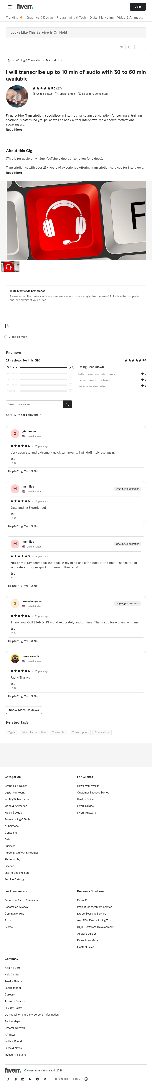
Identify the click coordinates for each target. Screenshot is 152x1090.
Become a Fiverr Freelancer (21, 900)
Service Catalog (14, 879)
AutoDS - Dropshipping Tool (94, 920)
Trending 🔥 (14, 17)
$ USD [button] (76, 1079)
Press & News (13, 1048)
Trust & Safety (13, 981)
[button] (10, 7)
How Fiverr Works (88, 786)
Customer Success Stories (93, 792)
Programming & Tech (71, 17)
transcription (80, 732)
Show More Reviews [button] (24, 710)
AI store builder (86, 934)
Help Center (12, 974)
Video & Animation (16, 806)
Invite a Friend (13, 1041)
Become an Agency (16, 907)
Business (10, 846)
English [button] (63, 1079)
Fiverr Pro (83, 900)
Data (8, 839)
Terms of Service (15, 1001)
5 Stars (12, 367)
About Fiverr (12, 968)
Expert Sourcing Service (91, 914)
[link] (9, 60)
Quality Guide (85, 799)
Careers (10, 994)
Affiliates (10, 1035)
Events (9, 927)
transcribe (58, 732)
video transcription (34, 732)
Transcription (54, 60)
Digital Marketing (101, 17)
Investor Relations (15, 1055)
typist (12, 732)
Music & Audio (13, 813)
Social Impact (13, 988)
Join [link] (138, 6)
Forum (8, 920)
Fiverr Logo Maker (88, 940)
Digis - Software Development (95, 927)
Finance (9, 866)
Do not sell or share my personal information (32, 1015)
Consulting (11, 833)
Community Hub (14, 914)
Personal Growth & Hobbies (21, 853)
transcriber (102, 732)
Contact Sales (85, 947)
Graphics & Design (40, 17)
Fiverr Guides (85, 806)
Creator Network (15, 1028)
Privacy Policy (13, 1008)
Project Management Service (94, 907)
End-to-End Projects (17, 873)
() (59, 88)
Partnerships (12, 1021)
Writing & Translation (28, 60)
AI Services (12, 826)
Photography (12, 859)
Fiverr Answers (86, 813)
